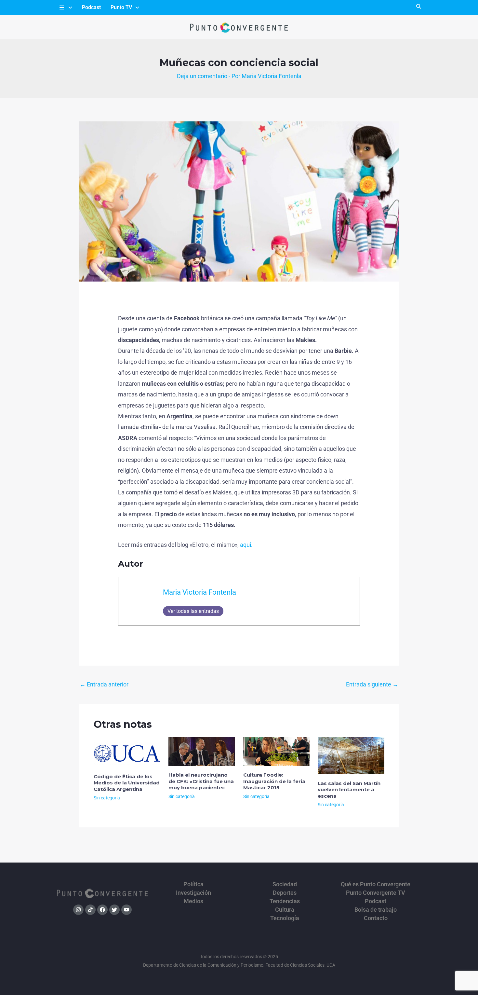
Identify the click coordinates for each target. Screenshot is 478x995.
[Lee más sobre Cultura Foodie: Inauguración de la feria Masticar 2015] (276, 750)
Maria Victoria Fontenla (199, 592)
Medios (193, 901)
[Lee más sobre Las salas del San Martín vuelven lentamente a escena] (351, 755)
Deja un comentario (202, 76)
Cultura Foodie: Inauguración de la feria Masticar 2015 (274, 781)
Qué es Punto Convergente (375, 884)
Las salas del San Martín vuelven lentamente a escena (349, 789)
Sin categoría (107, 797)
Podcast (91, 7)
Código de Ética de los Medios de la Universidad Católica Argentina (127, 782)
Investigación (193, 893)
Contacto (376, 918)
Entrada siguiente (372, 684)
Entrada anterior (104, 684)
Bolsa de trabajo (375, 910)
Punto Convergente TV (375, 893)
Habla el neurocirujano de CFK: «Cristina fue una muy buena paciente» (201, 781)
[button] (65, 7)
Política (193, 884)
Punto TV (121, 7)
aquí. (246, 544)
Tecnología (284, 918)
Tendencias (285, 901)
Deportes (285, 893)
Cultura (284, 910)
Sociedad (284, 884)
